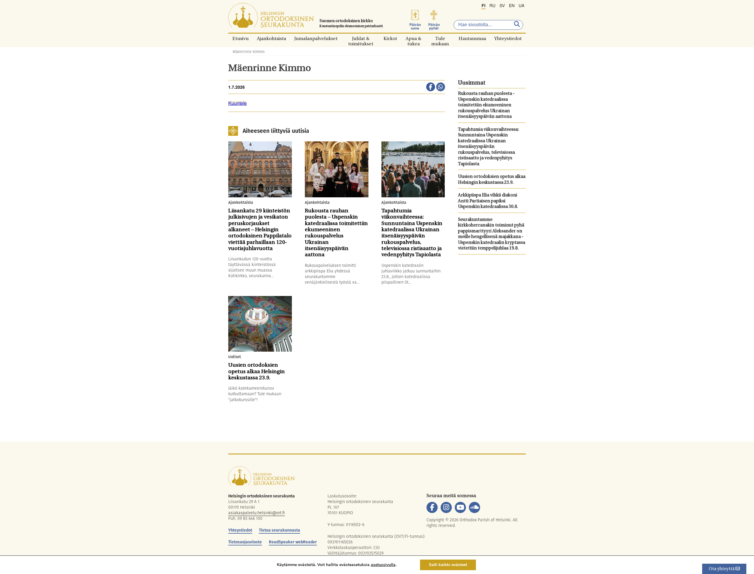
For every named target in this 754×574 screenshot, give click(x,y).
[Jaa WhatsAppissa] (440, 87)
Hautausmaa (472, 38)
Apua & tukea (413, 38)
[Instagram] (446, 507)
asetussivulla (383, 565)
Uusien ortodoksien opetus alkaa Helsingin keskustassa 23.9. (491, 180)
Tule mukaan (440, 38)
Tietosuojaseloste (245, 542)
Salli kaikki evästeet (448, 565)
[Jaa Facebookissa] (430, 87)
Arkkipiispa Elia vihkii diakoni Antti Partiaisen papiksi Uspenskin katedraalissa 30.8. (488, 201)
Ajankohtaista (271, 38)
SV (502, 6)
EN (512, 6)
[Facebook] (432, 507)
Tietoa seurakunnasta (279, 530)
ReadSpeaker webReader (293, 542)
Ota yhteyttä (722, 569)
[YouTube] (460, 507)
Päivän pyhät (434, 26)
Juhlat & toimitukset (360, 38)
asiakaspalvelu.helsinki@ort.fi (256, 513)
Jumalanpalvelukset (316, 38)
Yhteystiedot (508, 38)
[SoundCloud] (474, 507)
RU (492, 6)
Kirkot (390, 38)
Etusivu (240, 38)
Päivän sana (415, 26)
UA (521, 6)
